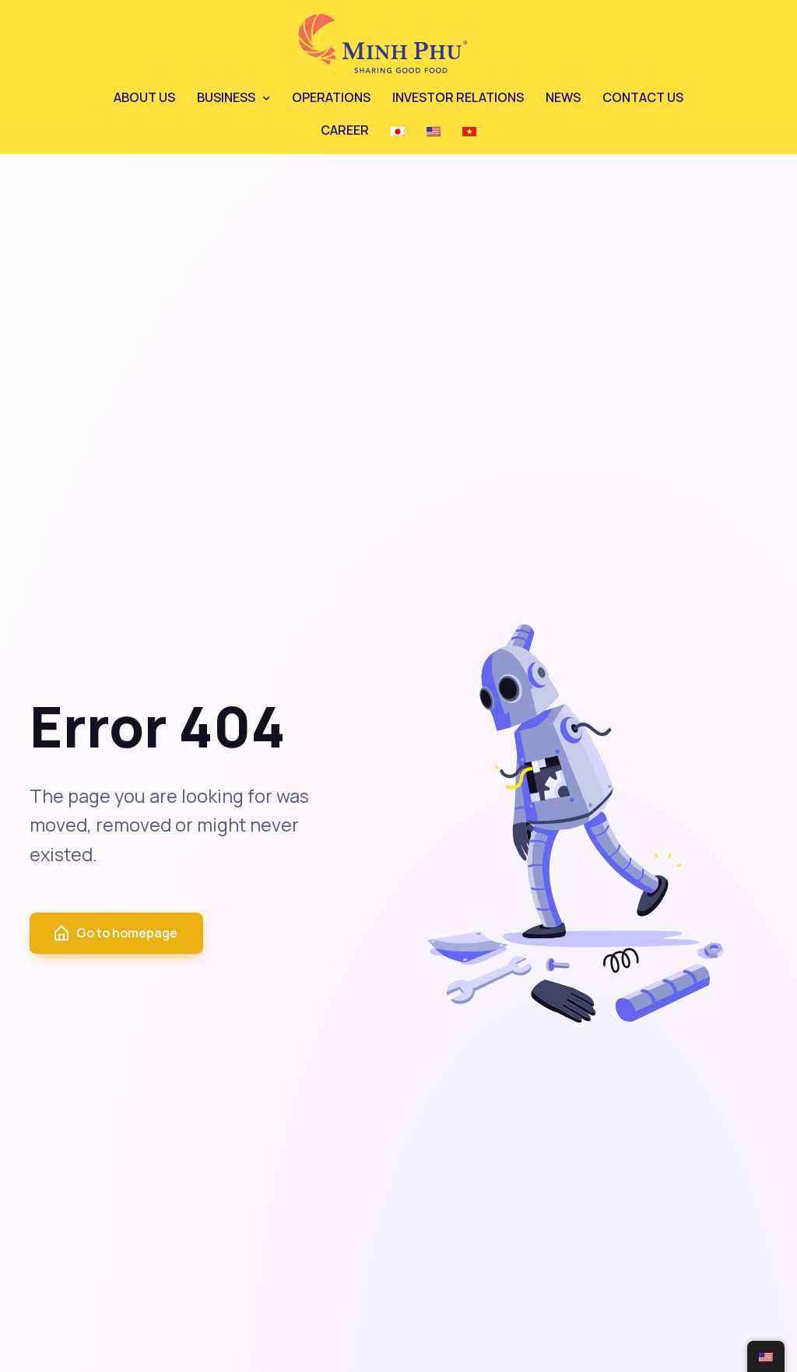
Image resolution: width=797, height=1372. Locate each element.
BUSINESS (226, 97)
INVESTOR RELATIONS (458, 97)
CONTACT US (642, 97)
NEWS (563, 97)
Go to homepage (126, 932)
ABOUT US (144, 97)
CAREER (345, 130)
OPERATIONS (331, 97)
